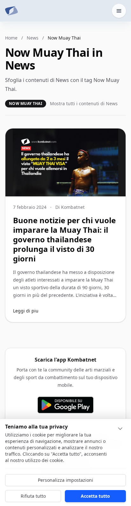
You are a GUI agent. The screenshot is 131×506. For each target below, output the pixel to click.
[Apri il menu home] (119, 11)
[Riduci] (120, 428)
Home (11, 38)
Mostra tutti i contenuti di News (84, 103)
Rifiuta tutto (33, 496)
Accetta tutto (95, 496)
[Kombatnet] (11, 10)
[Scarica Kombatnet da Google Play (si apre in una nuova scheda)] (65, 405)
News (32, 38)
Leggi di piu (25, 311)
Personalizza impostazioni (65, 480)
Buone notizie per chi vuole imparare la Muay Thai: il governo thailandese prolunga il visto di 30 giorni (64, 239)
